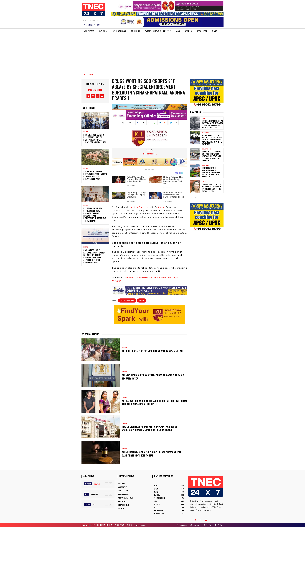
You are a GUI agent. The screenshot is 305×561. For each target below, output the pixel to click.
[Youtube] (102, 96)
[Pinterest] (148, 122)
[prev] (106, 483)
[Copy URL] (176, 122)
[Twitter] (97, 96)
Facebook (183, 525)
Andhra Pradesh (139, 207)
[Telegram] (170, 122)
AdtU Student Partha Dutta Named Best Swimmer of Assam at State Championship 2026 (95, 175)
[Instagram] (93, 96)
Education (206, 149)
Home (83, 74)
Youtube (221, 525)
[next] (110, 483)
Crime (91, 74)
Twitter (209, 525)
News (85, 131)
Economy (206, 165)
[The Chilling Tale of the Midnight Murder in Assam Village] (100, 349)
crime (141, 300)
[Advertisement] (152, 52)
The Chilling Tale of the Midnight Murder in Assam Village (152, 351)
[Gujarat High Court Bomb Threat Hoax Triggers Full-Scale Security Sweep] (100, 375)
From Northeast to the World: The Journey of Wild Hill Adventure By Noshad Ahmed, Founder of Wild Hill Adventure (212, 139)
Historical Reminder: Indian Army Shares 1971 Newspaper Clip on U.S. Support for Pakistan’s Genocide (212, 124)
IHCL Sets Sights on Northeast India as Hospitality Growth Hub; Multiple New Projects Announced (211, 172)
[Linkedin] (159, 122)
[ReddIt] (165, 122)
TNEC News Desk (95, 89)
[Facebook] (88, 96)
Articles (205, 132)
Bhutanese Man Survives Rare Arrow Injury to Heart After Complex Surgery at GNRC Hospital (94, 138)
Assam (124, 347)
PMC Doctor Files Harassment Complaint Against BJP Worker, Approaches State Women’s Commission (150, 428)
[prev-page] (191, 197)
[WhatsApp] (154, 122)
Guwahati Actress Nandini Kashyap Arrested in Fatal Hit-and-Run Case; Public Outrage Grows (211, 187)
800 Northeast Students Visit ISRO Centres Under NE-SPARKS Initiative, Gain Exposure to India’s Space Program (211, 156)
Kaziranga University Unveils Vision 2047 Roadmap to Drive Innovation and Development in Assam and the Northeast (94, 214)
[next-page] (195, 197)
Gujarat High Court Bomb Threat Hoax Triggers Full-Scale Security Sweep (153, 377)
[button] (91, 25)
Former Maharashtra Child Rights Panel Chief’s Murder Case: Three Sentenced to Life (151, 454)
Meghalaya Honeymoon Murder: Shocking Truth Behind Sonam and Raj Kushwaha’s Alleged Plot (154, 402)
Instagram (196, 525)
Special (161, 207)
